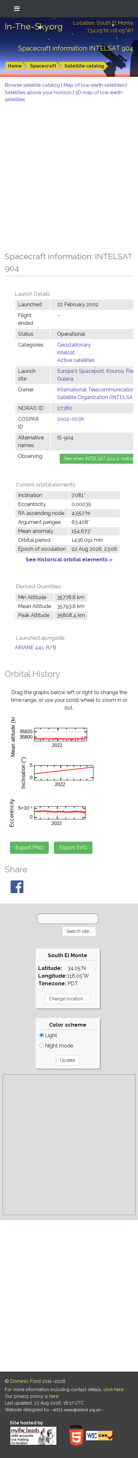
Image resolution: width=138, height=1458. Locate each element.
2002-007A (70, 419)
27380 (64, 408)
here (53, 1396)
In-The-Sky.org (34, 26)
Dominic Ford (25, 1381)
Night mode (58, 1046)
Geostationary (74, 345)
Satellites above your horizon (39, 92)
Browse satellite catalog (33, 85)
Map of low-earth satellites (94, 85)
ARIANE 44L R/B (35, 648)
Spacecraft (43, 65)
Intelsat (66, 352)
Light (50, 1035)
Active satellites (76, 360)
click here (113, 1389)
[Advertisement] (69, 175)
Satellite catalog (84, 65)
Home (15, 65)
